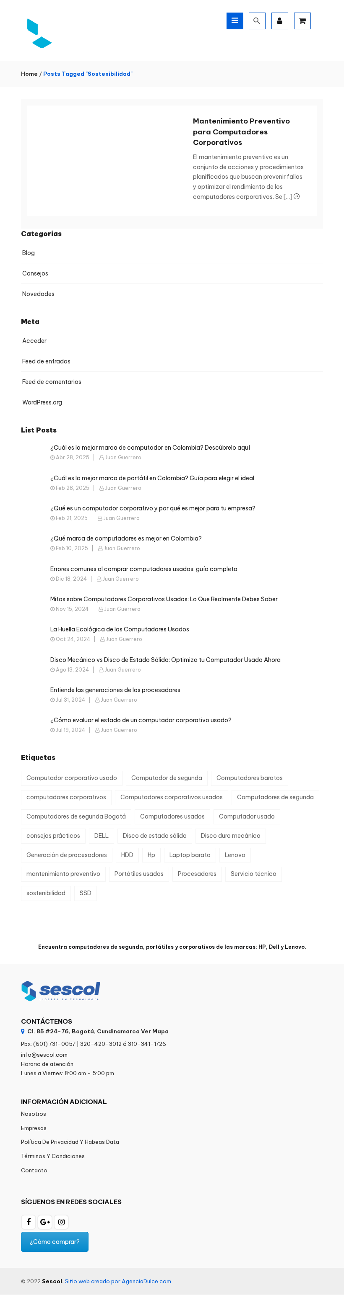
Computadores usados (172, 816)
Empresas (34, 1128)
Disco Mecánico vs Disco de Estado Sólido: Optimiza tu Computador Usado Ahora (165, 660)
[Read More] (297, 197)
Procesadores (197, 874)
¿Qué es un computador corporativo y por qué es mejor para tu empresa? (152, 508)
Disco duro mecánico (231, 835)
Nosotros (33, 1113)
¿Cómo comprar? (55, 1242)
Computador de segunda (166, 778)
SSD (85, 893)
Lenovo (235, 855)
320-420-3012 (101, 1043)
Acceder (34, 341)
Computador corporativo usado (71, 778)
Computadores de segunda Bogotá (76, 816)
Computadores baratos (249, 778)
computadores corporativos (66, 797)
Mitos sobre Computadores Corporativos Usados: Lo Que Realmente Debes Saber (164, 599)
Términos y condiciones (53, 1156)
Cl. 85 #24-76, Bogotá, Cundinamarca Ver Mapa (98, 1031)
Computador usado (247, 816)
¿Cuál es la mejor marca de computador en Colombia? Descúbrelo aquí (150, 447)
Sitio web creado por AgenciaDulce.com (118, 1281)
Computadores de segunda (275, 797)
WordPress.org (42, 402)
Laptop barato (190, 855)
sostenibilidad (45, 893)
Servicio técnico (253, 874)
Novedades (38, 294)
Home (29, 73)
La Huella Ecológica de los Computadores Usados (119, 629)
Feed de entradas (46, 361)
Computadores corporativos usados (171, 797)
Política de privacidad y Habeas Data (70, 1141)
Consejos (35, 273)
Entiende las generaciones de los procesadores (115, 690)
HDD (127, 855)
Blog (28, 253)
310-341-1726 (147, 1043)
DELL (101, 835)
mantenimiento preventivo (63, 874)
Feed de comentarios (51, 382)
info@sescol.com (44, 1054)
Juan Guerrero (123, 457)
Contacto (34, 1170)
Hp (151, 855)
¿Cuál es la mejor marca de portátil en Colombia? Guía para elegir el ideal (152, 478)
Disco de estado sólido (155, 835)
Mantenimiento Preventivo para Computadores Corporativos (241, 131)
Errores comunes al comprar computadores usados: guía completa (143, 569)
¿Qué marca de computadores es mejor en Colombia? (126, 538)
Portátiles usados (139, 874)
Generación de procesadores (66, 855)
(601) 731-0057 (54, 1043)
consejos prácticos (53, 835)
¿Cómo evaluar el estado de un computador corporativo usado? (141, 720)
